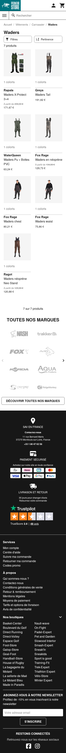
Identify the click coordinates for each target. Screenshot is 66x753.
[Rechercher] (13, 15)
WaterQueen (12, 155)
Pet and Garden (44, 636)
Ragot (8, 274)
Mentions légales (14, 596)
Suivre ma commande (17, 556)
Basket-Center (12, 623)
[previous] (2, 360)
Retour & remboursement (19, 592)
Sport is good (43, 658)
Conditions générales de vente (23, 587)
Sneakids (40, 654)
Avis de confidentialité (17, 609)
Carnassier (38, 24)
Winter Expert (43, 680)
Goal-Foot (9, 654)
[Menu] (4, 15)
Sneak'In (40, 649)
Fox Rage (42, 155)
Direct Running (13, 632)
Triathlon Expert (44, 671)
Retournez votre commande (33, 500)
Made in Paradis (13, 685)
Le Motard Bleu (13, 680)
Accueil (8, 24)
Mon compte (11, 548)
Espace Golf (11, 641)
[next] (63, 360)
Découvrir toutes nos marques (33, 401)
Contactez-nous (33, 432)
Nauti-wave (41, 623)
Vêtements (22, 24)
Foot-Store (10, 645)
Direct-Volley (11, 636)
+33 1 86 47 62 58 (33, 444)
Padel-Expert (43, 632)
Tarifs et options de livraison (21, 605)
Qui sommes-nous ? (16, 578)
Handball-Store (13, 658)
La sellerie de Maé (15, 676)
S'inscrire (33, 721)
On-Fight (40, 628)
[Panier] (62, 5)
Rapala (8, 90)
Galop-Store (11, 649)
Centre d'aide (11, 552)
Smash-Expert (43, 645)
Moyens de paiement (16, 600)
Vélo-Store (41, 676)
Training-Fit (41, 663)
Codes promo (12, 565)
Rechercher (24, 15)
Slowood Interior (45, 641)
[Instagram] (37, 746)
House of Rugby (13, 663)
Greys (39, 90)
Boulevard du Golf (14, 628)
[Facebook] (29, 746)
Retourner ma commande (19, 561)
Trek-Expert (41, 667)
